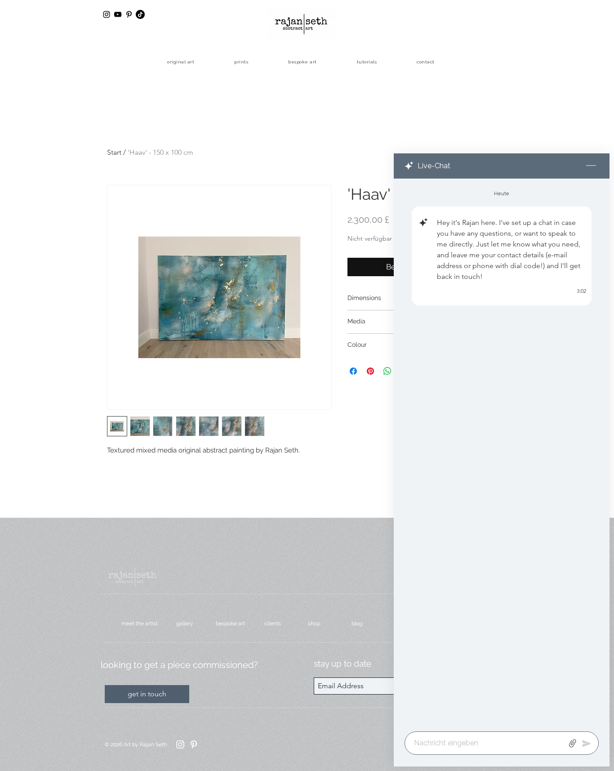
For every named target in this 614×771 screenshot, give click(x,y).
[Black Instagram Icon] (106, 14)
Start (114, 152)
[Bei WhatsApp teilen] (387, 371)
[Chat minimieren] (591, 166)
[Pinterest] (193, 744)
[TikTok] (140, 14)
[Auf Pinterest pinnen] (370, 371)
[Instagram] (180, 744)
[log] (502, 452)
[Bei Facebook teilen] (353, 371)
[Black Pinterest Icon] (129, 14)
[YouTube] (117, 14)
